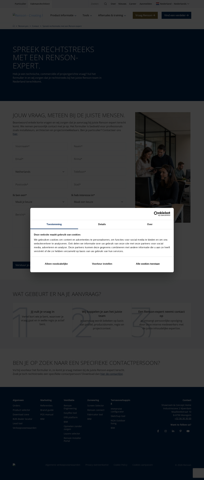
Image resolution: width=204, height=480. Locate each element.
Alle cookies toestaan (148, 263)
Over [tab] (150, 224)
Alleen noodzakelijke (56, 263)
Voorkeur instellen (102, 263)
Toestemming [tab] (54, 224)
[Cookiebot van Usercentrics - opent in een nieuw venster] (156, 213)
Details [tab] (102, 224)
